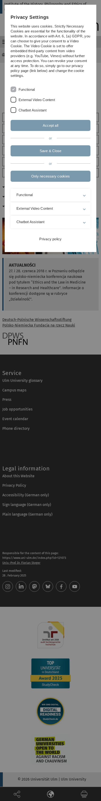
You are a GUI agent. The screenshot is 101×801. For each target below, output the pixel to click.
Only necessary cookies (50, 176)
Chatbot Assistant (33, 110)
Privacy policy (50, 239)
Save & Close (51, 151)
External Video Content (37, 100)
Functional (27, 89)
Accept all (50, 125)
